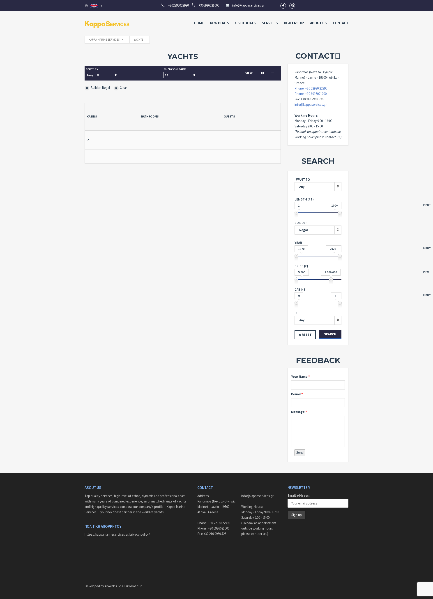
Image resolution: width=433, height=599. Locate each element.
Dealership (294, 23)
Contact (340, 23)
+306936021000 (207, 5)
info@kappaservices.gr (248, 5)
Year (318, 245)
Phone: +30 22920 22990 (311, 88)
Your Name (299, 376)
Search (330, 334)
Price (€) (318, 269)
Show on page (175, 72)
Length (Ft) (318, 202)
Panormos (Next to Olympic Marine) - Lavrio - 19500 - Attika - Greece (216, 506)
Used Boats (245, 23)
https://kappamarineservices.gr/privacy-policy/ (117, 534)
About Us (318, 23)
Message (298, 412)
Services (270, 23)
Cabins (318, 292)
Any (301, 186)
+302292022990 (177, 5)
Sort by (92, 72)
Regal (303, 230)
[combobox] (102, 75)
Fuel (299, 316)
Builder (301, 226)
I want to (302, 183)
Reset (307, 334)
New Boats (219, 23)
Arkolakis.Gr (113, 586)
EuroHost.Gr (133, 586)
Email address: (299, 495)
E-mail (296, 394)
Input (427, 205)
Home (199, 23)
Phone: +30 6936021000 (311, 94)
